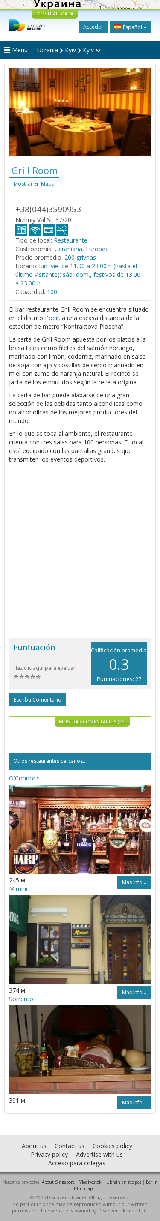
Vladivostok (90, 1182)
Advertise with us (99, 1154)
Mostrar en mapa (34, 183)
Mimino (19, 889)
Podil (51, 318)
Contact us (69, 1146)
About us (34, 1146)
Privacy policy (49, 1154)
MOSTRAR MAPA (54, 13)
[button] (19, 112)
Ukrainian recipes (123, 1182)
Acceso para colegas (76, 1163)
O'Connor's (24, 778)
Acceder (93, 26)
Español (132, 27)
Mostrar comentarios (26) (92, 721)
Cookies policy (112, 1146)
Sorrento (21, 999)
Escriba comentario (37, 699)
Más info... (134, 882)
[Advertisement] (80, 548)
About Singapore (58, 1182)
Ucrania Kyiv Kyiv (66, 50)
